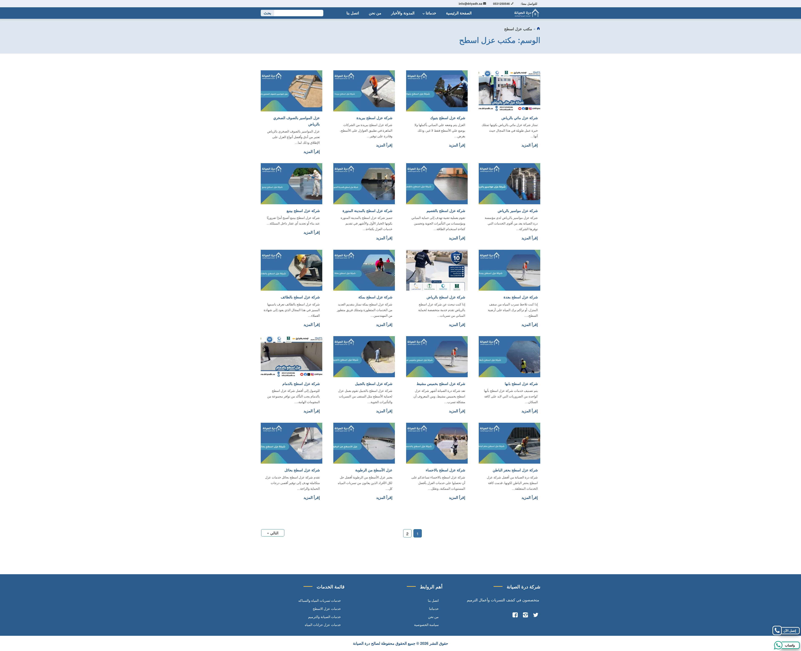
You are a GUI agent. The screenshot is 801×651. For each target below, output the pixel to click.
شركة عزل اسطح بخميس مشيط (441, 383)
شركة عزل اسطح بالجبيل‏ (373, 383)
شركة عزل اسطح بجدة (521, 296)
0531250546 (502, 3)
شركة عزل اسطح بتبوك (447, 117)
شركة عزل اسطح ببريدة (374, 117)
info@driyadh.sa (471, 3)
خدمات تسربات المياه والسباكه (319, 600)
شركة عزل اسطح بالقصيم (446, 210)
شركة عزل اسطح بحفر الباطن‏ (515, 469)
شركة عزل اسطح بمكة (375, 296)
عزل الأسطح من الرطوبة (373, 469)
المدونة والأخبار (402, 13)
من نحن (375, 13)
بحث (267, 13)
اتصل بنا (352, 13)
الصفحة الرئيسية (459, 13)
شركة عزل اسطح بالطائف (300, 296)
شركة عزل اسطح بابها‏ (521, 383)
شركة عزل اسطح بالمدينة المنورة (367, 210)
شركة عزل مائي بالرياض (519, 117)
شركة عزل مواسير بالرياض (518, 210)
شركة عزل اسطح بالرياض (446, 296)
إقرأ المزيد (529, 145)
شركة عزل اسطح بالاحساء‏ (445, 469)
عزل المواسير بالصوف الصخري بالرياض (296, 121)
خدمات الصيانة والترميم (324, 616)
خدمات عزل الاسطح (327, 608)
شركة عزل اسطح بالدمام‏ (301, 383)
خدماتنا (431, 13)
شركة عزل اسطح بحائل (302, 469)
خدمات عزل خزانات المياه (323, 624)
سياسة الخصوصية (426, 624)
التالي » (272, 532)
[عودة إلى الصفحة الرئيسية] (538, 29)
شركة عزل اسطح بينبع (303, 210)
